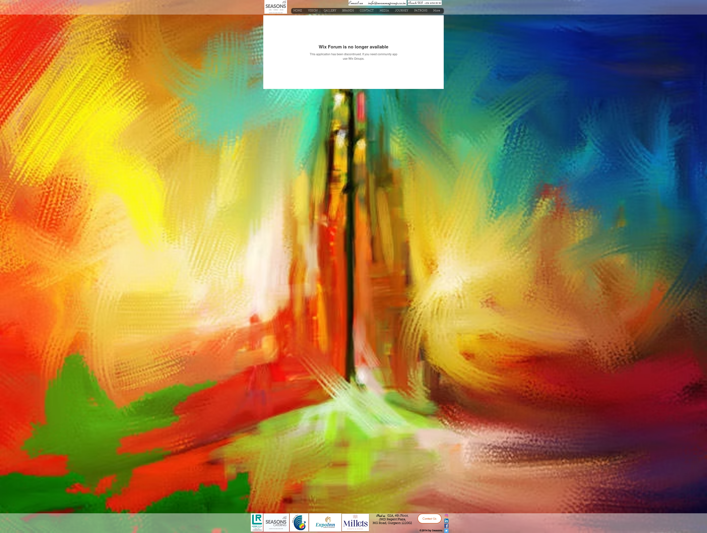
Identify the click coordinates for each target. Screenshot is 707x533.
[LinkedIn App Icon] (446, 521)
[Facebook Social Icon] (446, 526)
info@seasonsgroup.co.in (387, 3)
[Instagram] (446, 516)
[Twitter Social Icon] (446, 531)
